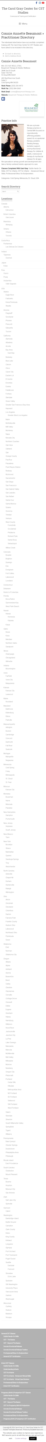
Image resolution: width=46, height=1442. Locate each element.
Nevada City (10, 438)
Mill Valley (9, 427)
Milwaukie (9, 1061)
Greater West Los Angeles (17, 415)
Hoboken (9, 826)
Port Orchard (10, 1251)
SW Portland (12, 1104)
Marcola (9, 1050)
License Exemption (12, 1440)
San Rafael (10, 496)
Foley (8, 771)
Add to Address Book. (13, 56)
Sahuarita (9, 328)
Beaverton (9, 976)
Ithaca (8, 848)
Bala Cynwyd (10, 1141)
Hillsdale (11, 1086)
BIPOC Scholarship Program (30, 1440)
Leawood (9, 694)
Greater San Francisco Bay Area (18, 405)
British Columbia (10, 214)
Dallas (8, 1006)
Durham (8, 881)
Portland (9, 1079)
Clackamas (10, 991)
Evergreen (9, 570)
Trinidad (8, 515)
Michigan (7, 753)
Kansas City (10, 691)
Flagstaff (9, 313)
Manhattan (10, 852)
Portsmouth (10, 819)
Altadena (9, 342)
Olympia (9, 1248)
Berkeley (9, 357)
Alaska (6, 292)
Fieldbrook (10, 390)
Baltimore (9, 709)
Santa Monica (11, 504)
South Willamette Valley (14, 1123)
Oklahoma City (11, 955)
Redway (9, 471)
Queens (8, 856)
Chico (8, 368)
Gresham (9, 1013)
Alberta (6, 207)
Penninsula (10, 936)
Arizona (6, 310)
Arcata (8, 346)
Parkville (9, 720)
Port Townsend (11, 1255)
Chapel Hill (9, 878)
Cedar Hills (12, 1082)
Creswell (9, 1002)
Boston (8, 731)
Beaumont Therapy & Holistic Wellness (22, 95)
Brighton (9, 559)
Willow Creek (10, 548)
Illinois (6, 651)
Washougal (10, 1299)
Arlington (9, 727)
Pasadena (9, 463)
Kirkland (9, 1240)
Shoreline (9, 1273)
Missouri (7, 786)
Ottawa (8, 232)
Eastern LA (10, 375)
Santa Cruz (10, 500)
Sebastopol (12, 544)
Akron (8, 900)
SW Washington (11, 1284)
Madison (9, 1314)
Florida (6, 596)
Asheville (9, 874)
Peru (3, 270)
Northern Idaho (11, 643)
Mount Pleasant (11, 1174)
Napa (8, 434)
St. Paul (8, 782)
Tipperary (7, 255)
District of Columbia (11, 592)
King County (10, 1237)
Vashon (8, 1295)
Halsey (8, 1017)
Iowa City (9, 680)
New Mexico (8, 834)
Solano (8, 507)
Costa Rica (5, 241)
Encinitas (9, 383)
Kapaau (11, 620)
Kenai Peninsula (11, 302)
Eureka (8, 386)
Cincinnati (9, 903)
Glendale (9, 397)
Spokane (9, 1281)
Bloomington (10, 669)
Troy (7, 863)
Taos (7, 837)
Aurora (8, 973)
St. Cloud (9, 779)
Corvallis (9, 995)
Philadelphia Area (12, 1152)
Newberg (9, 1068)
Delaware (7, 589)
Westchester (10, 867)
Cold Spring (10, 768)
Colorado (7, 552)
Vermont (7, 1208)
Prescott (9, 324)
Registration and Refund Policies (24, 1435)
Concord (9, 738)
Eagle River (10, 295)
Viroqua (8, 1317)
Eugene (8, 1009)
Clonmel (9, 258)
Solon (8, 940)
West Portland (13, 1108)
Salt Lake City (11, 1200)
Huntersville (10, 885)
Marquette (9, 757)
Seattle (8, 1262)
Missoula (9, 804)
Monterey (9, 430)
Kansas (6, 688)
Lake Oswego (11, 1042)
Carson (8, 364)
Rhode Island (8, 1160)
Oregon (6, 959)
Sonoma (9, 511)
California (7, 336)
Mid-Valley (9, 1057)
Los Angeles (10, 412)
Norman (9, 951)
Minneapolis (10, 775)
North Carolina (9, 871)
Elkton (8, 716)
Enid (7, 947)
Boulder (8, 555)
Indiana (6, 666)
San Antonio (10, 1193)
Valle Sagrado (11, 284)
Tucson (8, 331)
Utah (5, 1197)
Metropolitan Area (14, 1090)
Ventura (8, 518)
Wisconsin (7, 1303)
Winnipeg (9, 225)
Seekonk (9, 749)
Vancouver (10, 217)
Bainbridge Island (12, 1218)
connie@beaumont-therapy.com (22, 92)
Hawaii (6, 611)
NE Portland (12, 1093)
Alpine (8, 965)
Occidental (12, 529)
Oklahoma (7, 944)
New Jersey (8, 823)
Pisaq (6, 277)
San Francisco (11, 485)
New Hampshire (9, 812)
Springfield (10, 1127)
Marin (8, 419)
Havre (8, 801)
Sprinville (9, 1204)
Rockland (9, 702)
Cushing (8, 1306)
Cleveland (9, 907)
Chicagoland (10, 658)
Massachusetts (9, 724)
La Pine (8, 1039)
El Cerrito (9, 379)
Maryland (7, 706)
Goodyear (9, 317)
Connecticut (8, 585)
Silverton (9, 1119)
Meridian (9, 639)
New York (7, 841)
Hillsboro (9, 1024)
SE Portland (12, 1097)
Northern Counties (12, 441)
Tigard (8, 1130)
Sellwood (11, 1101)
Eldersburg (10, 713)
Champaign (10, 654)
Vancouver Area (12, 1292)
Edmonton (9, 210)
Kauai (8, 625)
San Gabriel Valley (12, 489)
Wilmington (10, 892)
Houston (9, 1185)
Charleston (10, 1171)
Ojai (7, 452)
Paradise (9, 808)
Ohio (5, 896)
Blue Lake (9, 361)
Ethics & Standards (36, 1438)
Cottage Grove (11, 998)
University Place (12, 1288)
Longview (9, 1244)
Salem (8, 1112)
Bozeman (9, 797)
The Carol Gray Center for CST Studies (23, 10)
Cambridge (10, 735)
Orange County (11, 456)
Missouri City (10, 1189)
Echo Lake (12, 1276)
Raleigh (8, 889)
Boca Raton (10, 599)
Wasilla (8, 306)
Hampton (9, 815)
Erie (7, 566)
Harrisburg (9, 1020)
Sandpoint (9, 647)
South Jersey (11, 830)
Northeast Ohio (11, 933)
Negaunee (9, 760)
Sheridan (9, 1116)
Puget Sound (10, 1259)
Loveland (9, 581)
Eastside (11, 1265)
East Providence (12, 1163)
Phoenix (9, 320)
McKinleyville (10, 423)
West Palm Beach (12, 606)
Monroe (9, 1064)
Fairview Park (11, 918)
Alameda (9, 339)
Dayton (8, 914)
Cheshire (9, 987)
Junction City (10, 1035)
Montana (7, 794)
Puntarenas (8, 244)
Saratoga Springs (12, 859)
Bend (8, 980)
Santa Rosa (12, 540)
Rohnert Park (13, 536)
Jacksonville (10, 1031)
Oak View (9, 445)
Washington (8, 1215)
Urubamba (7, 281)
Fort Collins (10, 573)
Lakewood (10, 577)
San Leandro (10, 493)
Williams (9, 1134)
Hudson (8, 1310)
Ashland (9, 969)
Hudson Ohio (10, 925)
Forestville (12, 525)
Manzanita (9, 1046)
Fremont (11, 1269)
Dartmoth (9, 742)
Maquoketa (10, 683)
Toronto (9, 236)
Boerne (8, 1182)
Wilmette (9, 661)
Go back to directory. (13, 54)
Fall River (9, 746)
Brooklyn (9, 845)
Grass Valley (10, 401)
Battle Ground (11, 1222)
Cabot (8, 1211)
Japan (3, 263)
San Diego (9, 482)
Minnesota (7, 764)
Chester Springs (11, 1145)
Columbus (9, 911)
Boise (8, 632)
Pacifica (9, 460)
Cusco (6, 273)
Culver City (9, 372)
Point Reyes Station (13, 467)
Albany (8, 962)
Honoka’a (11, 617)
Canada (4, 204)
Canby (8, 984)
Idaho (6, 629)
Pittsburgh (9, 1156)
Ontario (6, 229)
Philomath (9, 1075)
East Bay (11, 353)
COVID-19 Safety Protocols (20, 1438)
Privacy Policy (7, 1435)
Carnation (9, 1226)
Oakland (9, 449)
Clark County (10, 1229)
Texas (6, 1179)
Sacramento (10, 478)
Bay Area (9, 350)
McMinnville (10, 1053)
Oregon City (10, 1072)
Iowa (5, 673)
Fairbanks (9, 298)
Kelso (8, 1233)
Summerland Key (12, 603)
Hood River (10, 1028)
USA (3, 289)
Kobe (6, 266)
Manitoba (7, 222)
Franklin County (11, 922)
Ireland (4, 252)
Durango (9, 562)
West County (10, 522)
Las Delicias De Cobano (14, 247)
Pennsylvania (8, 1138)
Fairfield (9, 676)
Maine (6, 699)
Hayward (9, 408)
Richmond (9, 474)
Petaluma (11, 533)
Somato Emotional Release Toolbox (16, 1350)
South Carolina (9, 1168)
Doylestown (10, 1149)
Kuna (7, 636)
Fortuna (8, 394)
